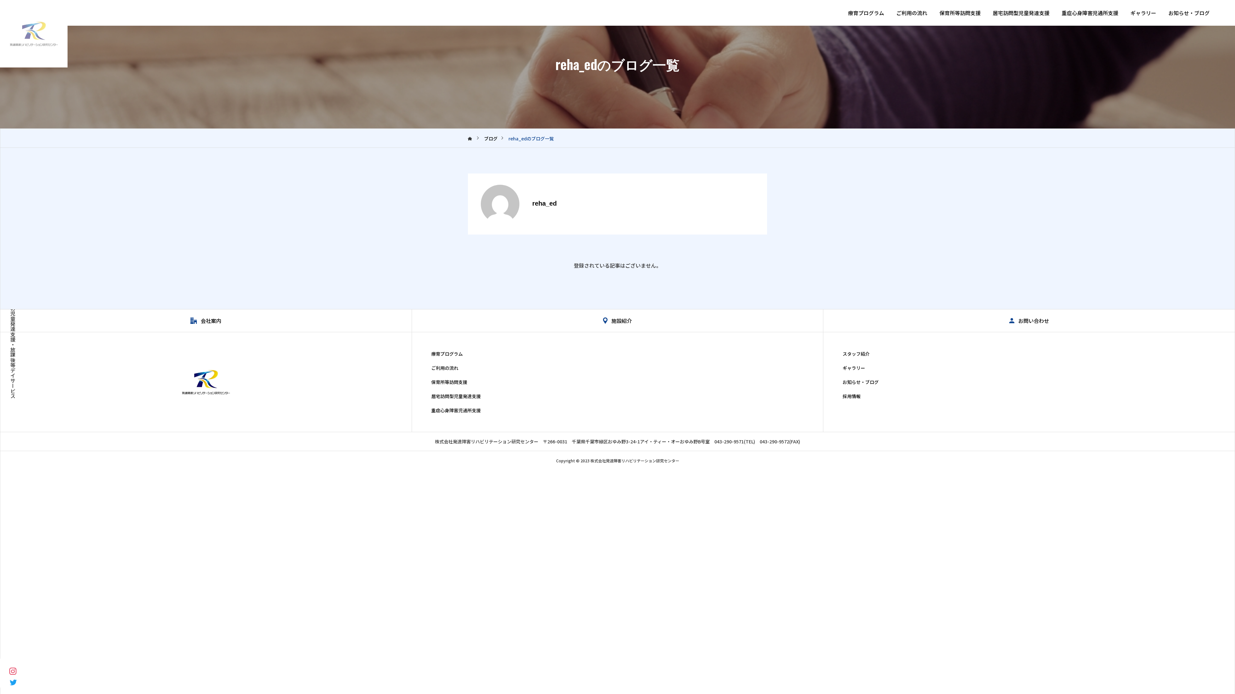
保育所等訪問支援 (960, 13)
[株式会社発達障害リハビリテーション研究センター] (34, 33)
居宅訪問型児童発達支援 (1021, 13)
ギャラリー (1143, 13)
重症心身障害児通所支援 (1090, 13)
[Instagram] (13, 670)
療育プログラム (866, 13)
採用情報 (852, 396)
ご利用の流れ (911, 13)
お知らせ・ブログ (1189, 13)
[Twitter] (13, 682)
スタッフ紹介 (856, 353)
